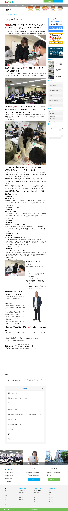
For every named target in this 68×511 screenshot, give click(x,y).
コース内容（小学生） (22, 490)
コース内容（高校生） (52, 490)
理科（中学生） (36, 497)
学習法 (16, 5)
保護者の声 (51, 83)
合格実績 (6, 495)
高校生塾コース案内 (52, 488)
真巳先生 (50, 105)
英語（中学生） (36, 501)
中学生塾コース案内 (37, 488)
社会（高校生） (51, 499)
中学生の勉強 (51, 113)
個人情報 (6, 501)
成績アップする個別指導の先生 (54, 93)
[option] (55, 52)
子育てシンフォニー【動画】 (54, 90)
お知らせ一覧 (41, 388)
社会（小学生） (21, 499)
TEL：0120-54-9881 (58, 1)
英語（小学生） (21, 497)
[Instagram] (7, 509)
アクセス (52, 5)
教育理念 (23, 5)
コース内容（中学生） (37, 490)
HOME (8, 5)
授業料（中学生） (37, 492)
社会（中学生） (36, 499)
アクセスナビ (34, 479)
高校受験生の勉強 (52, 116)
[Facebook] (4, 509)
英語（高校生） (51, 501)
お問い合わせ (60, 5)
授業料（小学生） (22, 492)
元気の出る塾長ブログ (52, 85)
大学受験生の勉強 (52, 118)
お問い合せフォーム (53, 479)
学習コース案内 (30, 5)
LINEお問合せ (48, 1)
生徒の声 (50, 95)
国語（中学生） (36, 494)
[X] (6, 509)
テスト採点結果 (51, 98)
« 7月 (49, 141)
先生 (5, 497)
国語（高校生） (51, 494)
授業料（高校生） (51, 492)
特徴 (5, 492)
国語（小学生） (21, 494)
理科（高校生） (51, 497)
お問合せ (6, 504)
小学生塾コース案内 (22, 488)
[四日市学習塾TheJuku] (10, 2)
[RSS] (8, 509)
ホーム (6, 488)
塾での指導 (51, 111)
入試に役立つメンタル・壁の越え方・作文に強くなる (56, 88)
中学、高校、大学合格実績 (37, 6)
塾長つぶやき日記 (52, 121)
